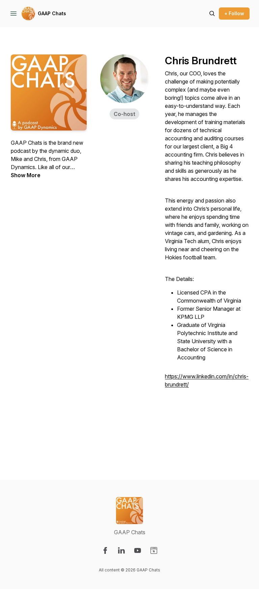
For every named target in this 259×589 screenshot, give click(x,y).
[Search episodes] (212, 13)
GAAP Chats (52, 13)
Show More (25, 175)
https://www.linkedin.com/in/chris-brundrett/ (207, 380)
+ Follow (234, 13)
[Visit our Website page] (153, 550)
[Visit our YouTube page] (137, 550)
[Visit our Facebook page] (105, 550)
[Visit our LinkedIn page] (121, 550)
